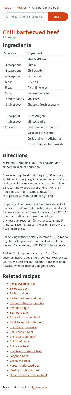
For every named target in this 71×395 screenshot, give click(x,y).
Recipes (22, 7)
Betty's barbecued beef (25, 317)
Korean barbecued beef (25, 365)
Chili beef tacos (19, 341)
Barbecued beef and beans (27, 298)
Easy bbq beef (19, 356)
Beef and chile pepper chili (27, 303)
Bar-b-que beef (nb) (22, 284)
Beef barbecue (19, 313)
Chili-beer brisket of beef (26, 351)
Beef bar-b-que (19, 308)
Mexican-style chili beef (25, 370)
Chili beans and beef (23, 337)
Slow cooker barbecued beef (28, 375)
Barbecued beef (20, 293)
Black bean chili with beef (26, 322)
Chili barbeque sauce (23, 327)
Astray (7, 7)
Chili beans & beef (21, 332)
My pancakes (38, 387)
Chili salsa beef (19, 346)
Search (58, 17)
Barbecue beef (19, 289)
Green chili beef (20, 361)
